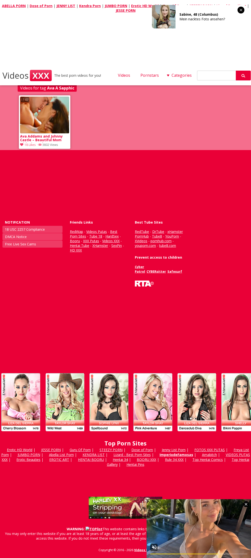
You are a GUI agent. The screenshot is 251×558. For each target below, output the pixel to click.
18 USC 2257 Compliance (25, 229)
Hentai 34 (120, 459)
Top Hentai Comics (207, 459)
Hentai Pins (135, 464)
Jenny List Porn (174, 449)
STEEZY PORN (111, 449)
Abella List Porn (61, 454)
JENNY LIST (65, 5)
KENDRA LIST (94, 454)
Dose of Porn (41, 5)
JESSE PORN (126, 10)
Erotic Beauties (28, 459)
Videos (25, 75)
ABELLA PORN (14, 5)
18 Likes (30, 145)
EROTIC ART (59, 459)
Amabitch (209, 454)
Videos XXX (143, 550)
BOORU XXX (146, 459)
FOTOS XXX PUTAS (209, 449)
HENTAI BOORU (91, 459)
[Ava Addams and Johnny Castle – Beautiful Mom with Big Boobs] (44, 132)
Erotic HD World (145, 5)
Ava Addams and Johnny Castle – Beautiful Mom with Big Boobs (41, 138)
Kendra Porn (90, 5)
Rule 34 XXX (174, 459)
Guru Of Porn (80, 449)
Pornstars (149, 75)
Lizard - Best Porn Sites (132, 454)
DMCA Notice (16, 236)
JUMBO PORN (116, 5)
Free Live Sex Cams (20, 244)
